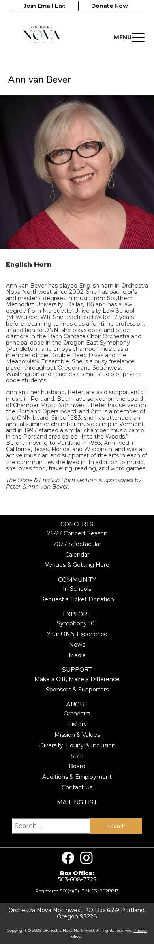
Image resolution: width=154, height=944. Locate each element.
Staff (77, 756)
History (77, 724)
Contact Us (77, 787)
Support (77, 670)
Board (77, 766)
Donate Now (109, 5)
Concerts (77, 524)
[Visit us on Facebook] (68, 858)
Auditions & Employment (77, 776)
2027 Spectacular (77, 544)
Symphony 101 (77, 623)
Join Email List (45, 5)
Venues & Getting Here (77, 564)
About (77, 704)
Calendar (77, 554)
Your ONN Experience (77, 634)
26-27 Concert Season (77, 533)
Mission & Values (77, 734)
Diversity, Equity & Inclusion (77, 745)
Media (77, 655)
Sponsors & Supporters (77, 689)
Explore (77, 614)
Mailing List (77, 802)
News (77, 644)
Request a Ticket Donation (77, 599)
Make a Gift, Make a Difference (77, 679)
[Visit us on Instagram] (86, 858)
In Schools (77, 588)
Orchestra (77, 713)
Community (77, 580)
